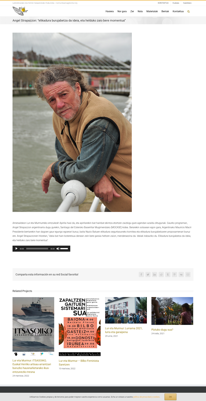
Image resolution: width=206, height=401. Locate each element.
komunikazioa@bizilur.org (66, 3)
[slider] (64, 248)
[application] (41, 249)
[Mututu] (57, 248)
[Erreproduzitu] (16, 248)
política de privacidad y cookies (146, 397)
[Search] (188, 11)
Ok (170, 396)
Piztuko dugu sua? (162, 329)
